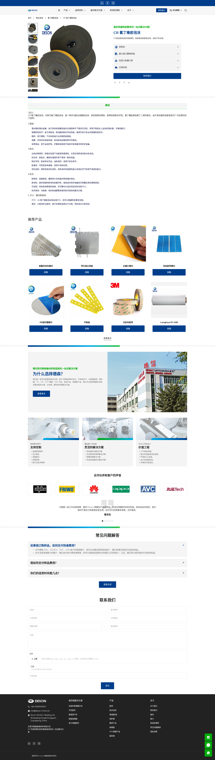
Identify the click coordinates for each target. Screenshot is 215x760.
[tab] (74, 94)
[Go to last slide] (33, 27)
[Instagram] (113, 3)
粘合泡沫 (39, 18)
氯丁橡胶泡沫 (53, 18)
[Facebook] (107, 3)
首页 (29, 18)
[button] (33, 39)
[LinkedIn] (102, 3)
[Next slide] (33, 87)
